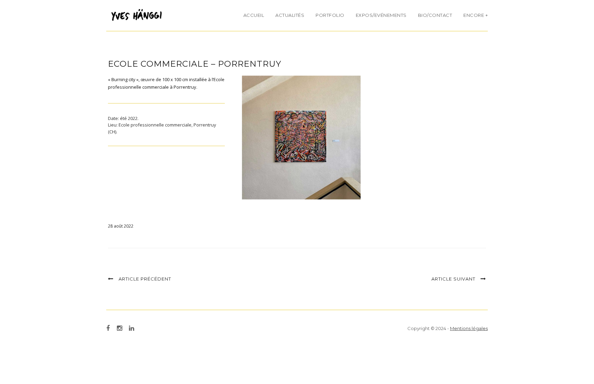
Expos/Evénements (381, 15)
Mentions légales (469, 328)
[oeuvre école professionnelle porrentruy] (301, 137)
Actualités (289, 15)
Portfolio (330, 15)
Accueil (253, 15)
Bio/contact (435, 15)
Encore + (475, 15)
